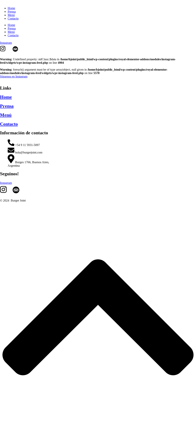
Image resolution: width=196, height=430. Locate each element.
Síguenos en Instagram (13, 76)
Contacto (13, 35)
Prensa (12, 28)
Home (11, 25)
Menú (11, 31)
